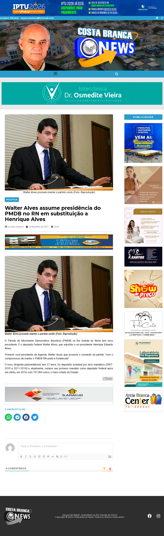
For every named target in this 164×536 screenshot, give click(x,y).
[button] (55, 73)
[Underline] (30, 456)
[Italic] (26, 456)
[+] (66, 456)
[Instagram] (162, 18)
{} (61, 456)
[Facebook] (157, 18)
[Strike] (35, 456)
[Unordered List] (43, 456)
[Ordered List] (39, 456)
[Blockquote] (48, 456)
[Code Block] (52, 456)
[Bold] (21, 456)
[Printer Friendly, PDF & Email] (107, 378)
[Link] (57, 456)
